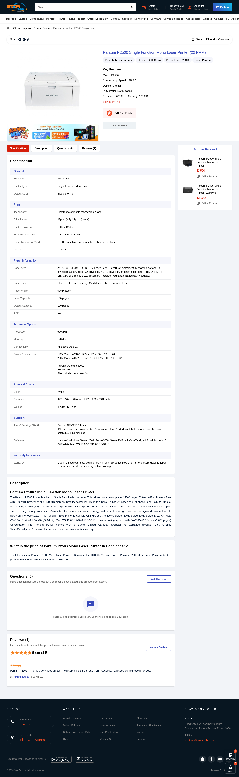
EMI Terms (106, 717)
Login (206, 9)
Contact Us (106, 738)
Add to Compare (217, 39)
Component (37, 18)
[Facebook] (211, 759)
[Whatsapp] (202, 759)
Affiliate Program (72, 717)
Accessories (193, 18)
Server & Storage (173, 18)
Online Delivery (71, 724)
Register (198, 9)
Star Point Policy (109, 731)
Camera (115, 18)
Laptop (23, 18)
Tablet (81, 18)
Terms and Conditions (149, 724)
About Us (142, 717)
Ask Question (159, 579)
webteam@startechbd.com (200, 740)
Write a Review (158, 647)
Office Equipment (97, 18)
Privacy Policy (107, 724)
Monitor (50, 18)
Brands (141, 738)
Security (127, 18)
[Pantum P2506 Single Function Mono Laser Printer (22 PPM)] (52, 86)
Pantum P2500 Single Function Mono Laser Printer (209, 162)
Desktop (11, 18)
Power (61, 18)
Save (196, 39)
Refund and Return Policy (77, 731)
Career (140, 731)
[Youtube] (220, 759)
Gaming (218, 18)
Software (155, 18)
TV (227, 18)
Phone (71, 18)
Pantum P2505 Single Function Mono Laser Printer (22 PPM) (209, 189)
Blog (65, 738)
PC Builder (222, 7)
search (133, 7)
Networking (141, 18)
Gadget (207, 18)
